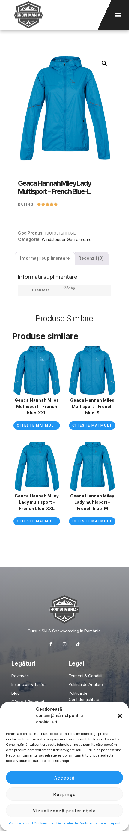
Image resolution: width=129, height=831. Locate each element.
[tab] (45, 258)
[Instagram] (64, 644)
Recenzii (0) (91, 258)
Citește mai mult (37, 425)
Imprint (115, 823)
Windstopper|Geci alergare (67, 239)
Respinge (64, 794)
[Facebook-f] (51, 644)
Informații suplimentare (45, 258)
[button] (120, 716)
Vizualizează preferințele (64, 810)
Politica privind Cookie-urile (31, 823)
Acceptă (64, 777)
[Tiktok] (78, 644)
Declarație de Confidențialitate (81, 823)
